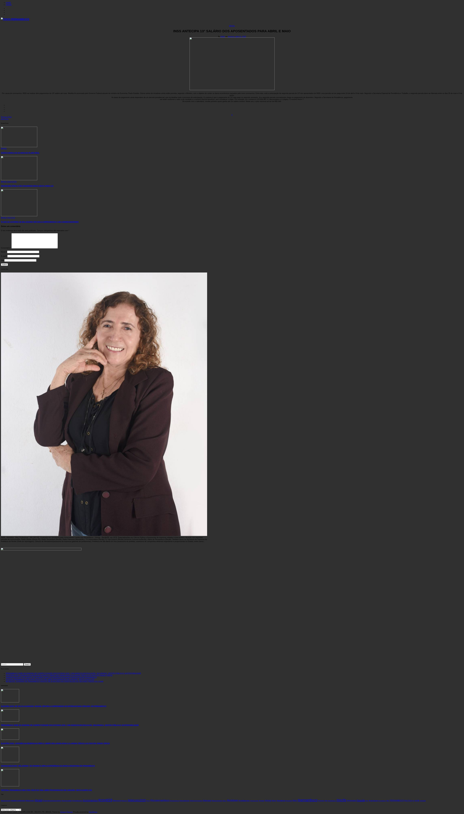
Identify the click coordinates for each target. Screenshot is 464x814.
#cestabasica (77, 801)
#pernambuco (307, 800)
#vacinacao (373, 801)
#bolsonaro (29, 801)
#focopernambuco (160, 800)
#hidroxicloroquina (196, 801)
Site (2, 260)
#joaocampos (217, 801)
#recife (341, 800)
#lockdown (232, 800)
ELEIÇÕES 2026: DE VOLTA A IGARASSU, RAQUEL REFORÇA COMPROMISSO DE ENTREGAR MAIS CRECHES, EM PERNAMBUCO (53, 706)
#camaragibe (67, 801)
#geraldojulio (184, 801)
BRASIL (232, 26)
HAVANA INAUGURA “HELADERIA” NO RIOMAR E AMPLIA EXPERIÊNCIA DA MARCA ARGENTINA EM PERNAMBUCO (51, 677)
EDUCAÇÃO (12, 182)
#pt (326, 801)
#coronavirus (90, 800)
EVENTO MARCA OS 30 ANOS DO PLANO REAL (20, 153)
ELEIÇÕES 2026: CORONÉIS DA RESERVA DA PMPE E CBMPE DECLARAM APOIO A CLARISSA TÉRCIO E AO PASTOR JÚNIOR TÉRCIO (59, 675)
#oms (274, 801)
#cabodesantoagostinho (52, 801)
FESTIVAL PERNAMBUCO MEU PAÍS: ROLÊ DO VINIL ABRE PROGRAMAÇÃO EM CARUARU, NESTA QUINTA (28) (50, 679)
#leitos (224, 800)
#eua (148, 801)
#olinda (268, 801)
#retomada (351, 800)
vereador (423, 801)
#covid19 (105, 800)
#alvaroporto (6, 801)
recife (417, 800)
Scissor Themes (66, 812)
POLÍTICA (11, 218)
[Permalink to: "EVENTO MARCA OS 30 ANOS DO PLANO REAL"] (19, 146)
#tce (367, 801)
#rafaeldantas (332, 800)
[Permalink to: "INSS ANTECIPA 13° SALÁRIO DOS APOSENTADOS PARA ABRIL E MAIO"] (232, 89)
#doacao (124, 801)
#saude (360, 800)
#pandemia (281, 801)
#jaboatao (207, 801)
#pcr (294, 800)
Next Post (4, 119)
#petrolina (321, 801)
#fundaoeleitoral (174, 800)
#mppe (261, 801)
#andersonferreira (18, 801)
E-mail (4, 256)
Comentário (6, 248)
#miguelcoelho (254, 800)
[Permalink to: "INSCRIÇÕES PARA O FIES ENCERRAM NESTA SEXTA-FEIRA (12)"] (19, 180)
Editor (223, 36)
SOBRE (9, 5)
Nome (4, 252)
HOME (8, 3)
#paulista (289, 801)
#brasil (38, 800)
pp (413, 801)
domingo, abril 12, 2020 (237, 36)
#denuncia (117, 801)
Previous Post (6, 117)
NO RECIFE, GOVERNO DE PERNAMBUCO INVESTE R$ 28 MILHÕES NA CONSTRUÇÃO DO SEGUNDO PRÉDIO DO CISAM (54, 681)
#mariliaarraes (244, 801)
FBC (387, 801)
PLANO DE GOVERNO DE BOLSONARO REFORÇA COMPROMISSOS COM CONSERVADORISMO (40, 222)
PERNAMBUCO (397, 801)
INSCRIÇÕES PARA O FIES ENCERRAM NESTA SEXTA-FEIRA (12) (27, 186)
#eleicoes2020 (137, 800)
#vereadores (382, 800)
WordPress (93, 812)
